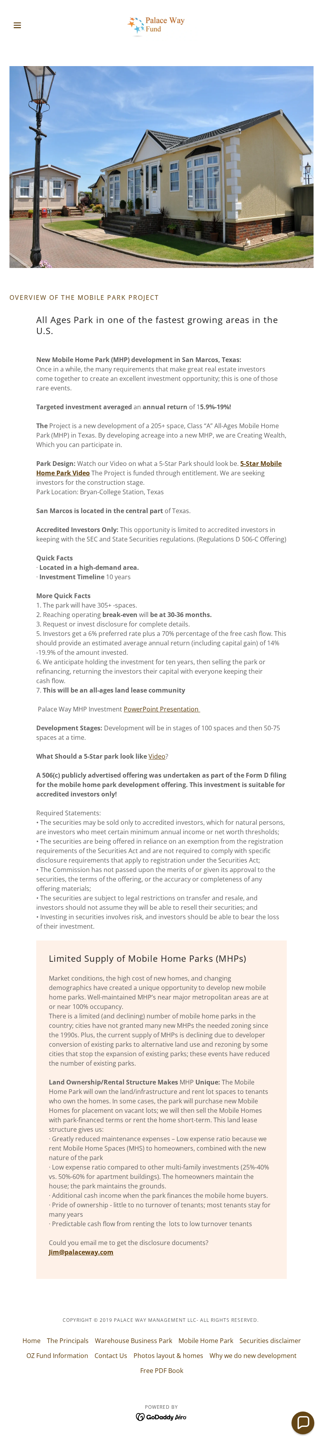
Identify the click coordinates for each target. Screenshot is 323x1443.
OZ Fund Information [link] (57, 1355)
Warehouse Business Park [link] (133, 1340)
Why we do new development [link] (253, 1355)
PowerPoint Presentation (162, 709)
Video (157, 756)
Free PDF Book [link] (161, 1370)
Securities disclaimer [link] (270, 1340)
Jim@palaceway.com (81, 1252)
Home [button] (31, 1340)
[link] (161, 25)
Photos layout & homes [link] (168, 1355)
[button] (32, 25)
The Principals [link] (68, 1340)
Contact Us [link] (111, 1355)
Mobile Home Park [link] (205, 1340)
